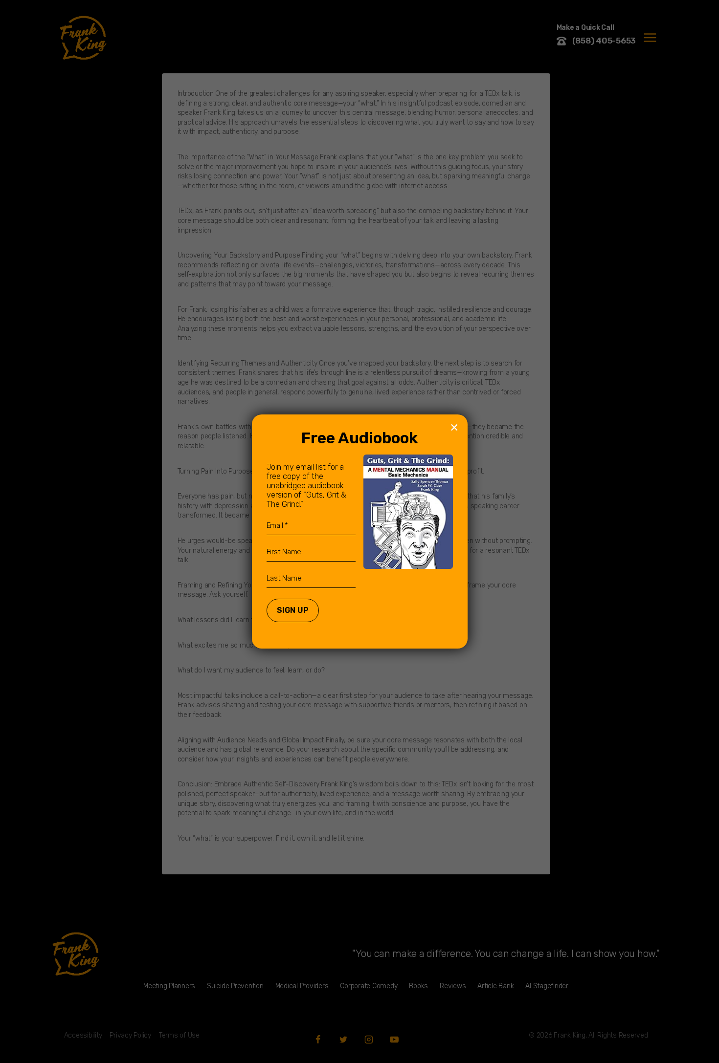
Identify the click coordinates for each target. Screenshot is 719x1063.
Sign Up (293, 610)
